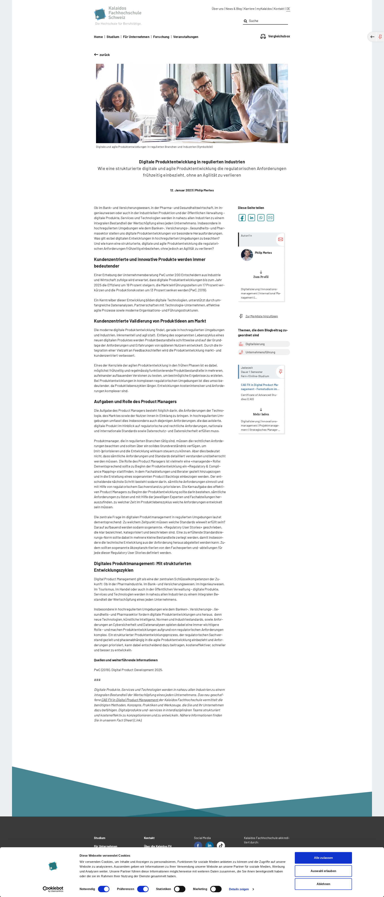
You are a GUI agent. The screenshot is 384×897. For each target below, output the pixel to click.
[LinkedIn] (209, 846)
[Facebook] (198, 846)
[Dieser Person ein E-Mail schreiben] (280, 239)
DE (288, 8)
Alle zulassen (323, 857)
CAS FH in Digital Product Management (130, 700)
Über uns (217, 8)
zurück (105, 55)
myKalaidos (264, 8)
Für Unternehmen (136, 37)
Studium (113, 37)
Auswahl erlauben (323, 871)
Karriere (249, 8)
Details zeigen (239, 889)
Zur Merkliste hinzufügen (262, 316)
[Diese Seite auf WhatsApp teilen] (261, 218)
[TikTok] (221, 846)
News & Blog (234, 8)
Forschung (161, 37)
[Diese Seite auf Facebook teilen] (242, 218)
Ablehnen (323, 884)
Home (98, 37)
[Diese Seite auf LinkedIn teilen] (251, 218)
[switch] (143, 889)
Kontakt (279, 8)
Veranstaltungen (185, 37)
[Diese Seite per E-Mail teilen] (270, 218)
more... (261, 267)
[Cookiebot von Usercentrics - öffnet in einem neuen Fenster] (53, 889)
